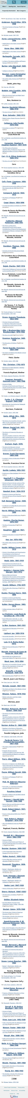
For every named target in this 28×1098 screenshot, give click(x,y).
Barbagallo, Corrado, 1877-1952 (14, 57)
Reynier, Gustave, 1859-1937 (14, 848)
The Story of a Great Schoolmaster (12, 1048)
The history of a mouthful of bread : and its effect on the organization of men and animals (14, 422)
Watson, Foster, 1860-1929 (14, 1027)
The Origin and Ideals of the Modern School (14, 352)
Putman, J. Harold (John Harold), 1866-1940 (14, 800)
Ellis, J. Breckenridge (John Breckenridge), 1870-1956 (14, 331)
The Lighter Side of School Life (11, 79)
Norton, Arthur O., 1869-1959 (14, 725)
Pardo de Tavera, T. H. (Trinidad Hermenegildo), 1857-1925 (14, 742)
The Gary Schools (7, 112)
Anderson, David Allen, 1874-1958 (14, 23)
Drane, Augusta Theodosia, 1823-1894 (14, 318)
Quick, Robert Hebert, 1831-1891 (14, 810)
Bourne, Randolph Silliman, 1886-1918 (14, 108)
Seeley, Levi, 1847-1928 (14, 885)
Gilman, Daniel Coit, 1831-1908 (14, 428)
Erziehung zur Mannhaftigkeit (10, 473)
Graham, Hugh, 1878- (14, 444)
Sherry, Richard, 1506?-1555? (14, 891)
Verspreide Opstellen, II (9, 639)
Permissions (6, 1090)
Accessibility (22, 1090)
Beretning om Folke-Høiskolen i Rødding (13, 367)
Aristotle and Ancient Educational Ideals (13, 251)
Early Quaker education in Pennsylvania (13, 1066)
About (4, 6)
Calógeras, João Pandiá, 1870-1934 (14, 124)
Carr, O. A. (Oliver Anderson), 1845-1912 (14, 157)
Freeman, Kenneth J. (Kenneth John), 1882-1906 (14, 380)
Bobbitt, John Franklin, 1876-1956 (14, 91)
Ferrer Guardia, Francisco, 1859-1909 (14, 167)
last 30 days (23, 18)
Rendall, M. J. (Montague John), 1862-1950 (14, 836)
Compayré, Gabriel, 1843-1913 (14, 194)
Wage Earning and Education (10, 647)
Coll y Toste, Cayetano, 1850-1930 (14, 182)
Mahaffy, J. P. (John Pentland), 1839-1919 (14, 672)
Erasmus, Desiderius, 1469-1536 (14, 339)
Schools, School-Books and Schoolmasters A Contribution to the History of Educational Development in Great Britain (14, 554)
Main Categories (21, 10)
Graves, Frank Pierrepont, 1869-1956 (14, 454)
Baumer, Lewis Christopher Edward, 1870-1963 (14, 75)
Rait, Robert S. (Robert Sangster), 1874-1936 (14, 819)
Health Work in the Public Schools (12, 43)
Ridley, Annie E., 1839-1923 (14, 856)
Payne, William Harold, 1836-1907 (14, 773)
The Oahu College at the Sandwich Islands (14, 794)
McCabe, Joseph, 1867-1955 (11, 35)
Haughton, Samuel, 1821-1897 (14, 531)
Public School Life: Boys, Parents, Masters (14, 1038)
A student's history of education (11, 458)
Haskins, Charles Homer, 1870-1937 (14, 521)
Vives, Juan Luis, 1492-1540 (11, 682)
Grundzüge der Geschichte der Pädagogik (14, 404)
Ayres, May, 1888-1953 (14, 48)
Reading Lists (12, 6)
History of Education (8, 888)
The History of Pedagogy (9, 197)
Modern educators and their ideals (12, 697)
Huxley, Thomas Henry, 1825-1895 (14, 594)
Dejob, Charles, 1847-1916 (14, 266)
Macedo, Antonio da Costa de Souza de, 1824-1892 (14, 652)
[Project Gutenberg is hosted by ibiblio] (14, 1097)
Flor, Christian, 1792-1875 (14, 364)
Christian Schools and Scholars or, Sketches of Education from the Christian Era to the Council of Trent (12, 323)
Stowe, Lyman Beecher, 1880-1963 (14, 962)
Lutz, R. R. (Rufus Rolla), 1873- (14, 643)
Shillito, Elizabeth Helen (14, 899)
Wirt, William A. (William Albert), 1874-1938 (14, 1054)
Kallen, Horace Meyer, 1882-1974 (14, 605)
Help (18, 1093)
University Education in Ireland (11, 534)
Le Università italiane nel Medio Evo (12, 205)
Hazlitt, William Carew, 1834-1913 (14, 548)
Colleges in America (8, 71)
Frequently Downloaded (9, 10)
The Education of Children (10, 343)
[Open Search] (14, 2)
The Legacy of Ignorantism (10, 746)
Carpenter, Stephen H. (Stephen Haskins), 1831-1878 (13, 144)
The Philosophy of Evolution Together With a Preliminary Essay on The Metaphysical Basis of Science (14, 149)
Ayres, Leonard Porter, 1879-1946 (14, 40)
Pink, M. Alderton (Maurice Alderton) (14, 783)
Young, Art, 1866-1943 (14, 1071)
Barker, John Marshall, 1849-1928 (14, 67)
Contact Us (12, 1093)
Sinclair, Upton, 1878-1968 (11, 361)
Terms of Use (14, 1090)
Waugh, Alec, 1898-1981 (14, 1035)
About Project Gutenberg (10, 1087)
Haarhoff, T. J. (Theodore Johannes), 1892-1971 (14, 479)
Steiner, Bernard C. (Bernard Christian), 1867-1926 (14, 945)
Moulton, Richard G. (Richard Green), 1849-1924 (14, 710)
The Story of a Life (7, 161)
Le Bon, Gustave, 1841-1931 (11, 103)
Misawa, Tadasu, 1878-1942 (14, 694)
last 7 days (16, 18)
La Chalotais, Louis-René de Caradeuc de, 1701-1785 (14, 615)
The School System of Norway (11, 27)
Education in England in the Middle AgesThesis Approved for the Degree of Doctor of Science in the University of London (14, 765)
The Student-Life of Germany (10, 588)
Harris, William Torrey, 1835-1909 (14, 511)
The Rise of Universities (9, 525)
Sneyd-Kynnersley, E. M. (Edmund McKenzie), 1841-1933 (14, 923)
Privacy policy (21, 1087)
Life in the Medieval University (11, 823)
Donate (23, 2)
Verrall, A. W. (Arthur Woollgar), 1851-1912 (14, 1007)
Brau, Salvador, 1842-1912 (14, 115)
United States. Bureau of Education (14, 989)
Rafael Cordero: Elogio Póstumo (11, 118)
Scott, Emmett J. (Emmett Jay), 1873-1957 (14, 876)
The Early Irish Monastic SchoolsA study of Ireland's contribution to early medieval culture (13, 448)
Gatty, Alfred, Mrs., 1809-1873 (14, 417)
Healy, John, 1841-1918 (14, 560)
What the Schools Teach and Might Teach (14, 95)
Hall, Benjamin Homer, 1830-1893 (14, 502)
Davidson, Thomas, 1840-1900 (14, 247)
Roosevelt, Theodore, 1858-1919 (14, 865)
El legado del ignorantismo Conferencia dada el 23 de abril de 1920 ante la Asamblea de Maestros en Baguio (14, 752)
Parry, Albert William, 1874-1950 (14, 760)
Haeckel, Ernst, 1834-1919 (14, 491)
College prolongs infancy (9, 609)
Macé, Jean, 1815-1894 (14, 661)
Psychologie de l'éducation (10, 628)
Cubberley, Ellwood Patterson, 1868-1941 (14, 222)
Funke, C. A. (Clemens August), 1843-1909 (15, 396)
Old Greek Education (8, 676)
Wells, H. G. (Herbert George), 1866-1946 (14, 1044)
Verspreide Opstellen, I (9, 636)
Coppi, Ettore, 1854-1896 (14, 202)
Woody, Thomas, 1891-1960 (14, 1063)
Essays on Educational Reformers (12, 515)
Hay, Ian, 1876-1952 (9, 87)
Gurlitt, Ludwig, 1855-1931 (14, 470)
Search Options (21, 6)
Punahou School (14, 791)
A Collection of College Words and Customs (14, 505)
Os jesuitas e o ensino (8, 128)
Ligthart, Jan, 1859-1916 (14, 633)
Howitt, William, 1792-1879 (14, 585)
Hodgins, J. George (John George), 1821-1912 (14, 571)
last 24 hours (9, 18)
